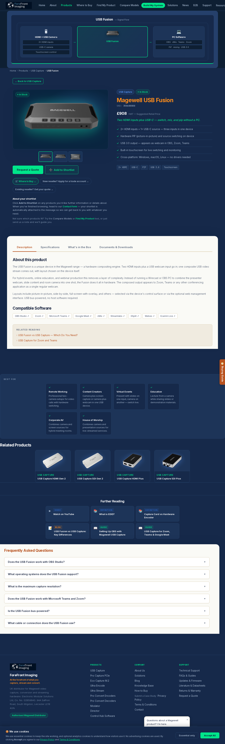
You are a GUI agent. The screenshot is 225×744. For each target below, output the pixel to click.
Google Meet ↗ (83, 316)
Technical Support (189, 670)
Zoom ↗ (39, 316)
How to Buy (141, 690)
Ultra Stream (97, 690)
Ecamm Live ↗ (167, 316)
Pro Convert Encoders (102, 695)
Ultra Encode (97, 685)
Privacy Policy (47, 739)
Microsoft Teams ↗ (59, 316)
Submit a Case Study (145, 696)
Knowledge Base (144, 685)
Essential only (187, 735)
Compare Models (129, 5)
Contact (139, 709)
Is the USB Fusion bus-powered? (107, 610)
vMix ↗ (101, 316)
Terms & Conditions (146, 704)
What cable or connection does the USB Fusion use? (107, 623)
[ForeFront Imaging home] (23, 666)
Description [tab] (24, 247)
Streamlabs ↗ (118, 316)
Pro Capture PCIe (100, 675)
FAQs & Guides (187, 675)
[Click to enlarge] (60, 119)
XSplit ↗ (135, 316)
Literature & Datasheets (192, 685)
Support (206, 5)
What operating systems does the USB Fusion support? (107, 574)
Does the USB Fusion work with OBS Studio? (107, 561)
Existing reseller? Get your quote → (34, 189)
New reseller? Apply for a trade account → (66, 181)
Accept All (210, 735)
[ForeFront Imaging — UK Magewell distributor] (19, 5)
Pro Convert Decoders (103, 700)
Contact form (70, 206)
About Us (140, 670)
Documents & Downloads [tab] (116, 247)
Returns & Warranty (190, 690)
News (185, 5)
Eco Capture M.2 (99, 680)
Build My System (153, 5)
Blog (137, 680)
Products (66, 5)
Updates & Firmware (190, 680)
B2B (195, 5)
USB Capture (37, 70)
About (53, 5)
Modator (95, 706)
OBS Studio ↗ (22, 316)
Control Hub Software (102, 716)
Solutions (173, 5)
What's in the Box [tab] (79, 247)
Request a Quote (28, 169)
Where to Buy (84, 5)
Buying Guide (222, 372)
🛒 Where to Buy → (25, 181)
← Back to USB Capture (28, 81)
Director (94, 710)
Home (42, 5)
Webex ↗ (150, 316)
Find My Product (106, 5)
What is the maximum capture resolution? (107, 586)
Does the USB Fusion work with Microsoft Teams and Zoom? (107, 598)
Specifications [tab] (50, 247)
